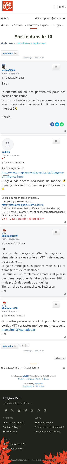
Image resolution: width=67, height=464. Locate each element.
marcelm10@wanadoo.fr (18, 329)
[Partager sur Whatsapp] (62, 124)
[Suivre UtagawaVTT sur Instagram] (25, 410)
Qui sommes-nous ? (13, 422)
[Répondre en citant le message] (56, 67)
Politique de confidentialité (49, 427)
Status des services (13, 448)
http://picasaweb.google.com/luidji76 (23, 204)
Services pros (10, 431)
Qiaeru (46, 379)
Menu (62, 7)
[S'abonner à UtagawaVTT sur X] (12, 410)
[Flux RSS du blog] (45, 410)
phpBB (25, 376)
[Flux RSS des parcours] (38, 410)
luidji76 (6, 152)
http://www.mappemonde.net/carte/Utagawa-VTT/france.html (33, 174)
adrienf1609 (8, 70)
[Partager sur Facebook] (52, 124)
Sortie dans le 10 (33, 37)
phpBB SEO (39, 384)
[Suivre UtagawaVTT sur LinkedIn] (19, 410)
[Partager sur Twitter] (57, 124)
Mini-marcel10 (10, 236)
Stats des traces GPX (14, 444)
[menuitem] (5, 18)
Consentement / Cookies (48, 431)
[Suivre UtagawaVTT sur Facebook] (6, 410)
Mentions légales (44, 422)
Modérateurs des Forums (31, 43)
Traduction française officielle (29, 379)
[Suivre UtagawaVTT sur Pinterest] (32, 410)
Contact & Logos (11, 427)
